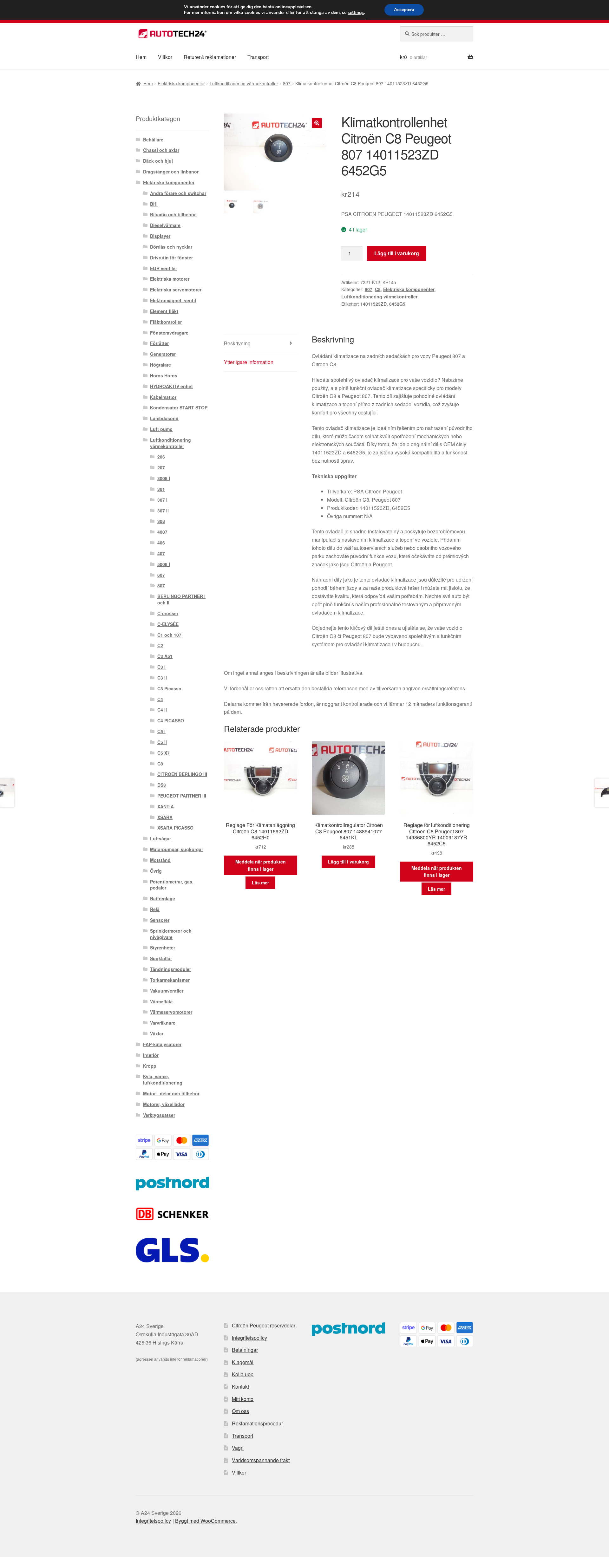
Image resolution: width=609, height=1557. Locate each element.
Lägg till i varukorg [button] (348, 861)
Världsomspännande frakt (261, 1460)
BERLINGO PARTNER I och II (181, 599)
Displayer (160, 236)
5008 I (163, 564)
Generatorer (163, 354)
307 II (163, 510)
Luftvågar (160, 838)
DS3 (161, 785)
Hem (141, 57)
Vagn (238, 1447)
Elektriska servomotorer (175, 289)
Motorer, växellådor (164, 1104)
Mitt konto (242, 1399)
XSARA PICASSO (175, 827)
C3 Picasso (169, 688)
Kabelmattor (163, 397)
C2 (160, 645)
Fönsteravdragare (169, 332)
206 (161, 456)
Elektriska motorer (169, 279)
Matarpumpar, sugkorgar (176, 849)
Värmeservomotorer (171, 1012)
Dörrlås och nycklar (171, 247)
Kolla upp (242, 1374)
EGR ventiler (163, 268)
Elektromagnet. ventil (173, 300)
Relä (155, 909)
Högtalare (160, 365)
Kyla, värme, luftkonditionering (162, 1079)
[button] (317, 123)
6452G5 (397, 304)
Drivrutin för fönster (171, 257)
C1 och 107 (169, 635)
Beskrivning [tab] (237, 343)
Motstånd (160, 860)
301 (161, 489)
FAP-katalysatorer (162, 1044)
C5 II (162, 742)
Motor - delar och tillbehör (171, 1093)
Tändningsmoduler (170, 969)
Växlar (156, 1033)
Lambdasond (164, 418)
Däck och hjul (158, 161)
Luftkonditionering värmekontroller (244, 83)
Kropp (149, 1066)
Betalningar (245, 1349)
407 (161, 553)
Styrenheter (162, 947)
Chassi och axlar (161, 150)
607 (161, 575)
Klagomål (242, 1362)
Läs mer (260, 882)
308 (161, 521)
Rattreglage (162, 898)
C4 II (162, 710)
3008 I (163, 478)
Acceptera (404, 10)
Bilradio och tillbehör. (173, 214)
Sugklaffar (161, 958)
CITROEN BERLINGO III (182, 774)
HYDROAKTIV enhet (171, 386)
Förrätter (159, 343)
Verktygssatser (159, 1115)
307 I (162, 500)
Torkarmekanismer (170, 980)
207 (161, 467)
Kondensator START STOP (178, 407)
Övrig (156, 871)
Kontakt (240, 1386)
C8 (378, 289)
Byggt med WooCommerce (205, 1520)
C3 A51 (165, 656)
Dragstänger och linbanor (171, 171)
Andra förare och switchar (178, 193)
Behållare (153, 139)
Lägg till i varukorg (396, 253)
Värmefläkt (161, 1001)
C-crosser (167, 613)
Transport (258, 57)
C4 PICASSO (170, 720)
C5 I (161, 731)
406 (161, 542)
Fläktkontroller (166, 322)
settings (356, 13)
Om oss (240, 1411)
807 (287, 83)
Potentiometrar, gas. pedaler (171, 884)
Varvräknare (162, 1023)
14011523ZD (373, 304)
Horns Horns (163, 375)
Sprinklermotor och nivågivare (171, 934)
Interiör (151, 1055)
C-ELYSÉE (168, 624)
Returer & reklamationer (210, 57)
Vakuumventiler (166, 990)
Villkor (165, 57)
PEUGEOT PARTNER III (181, 795)
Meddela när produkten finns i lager (260, 865)
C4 (160, 699)
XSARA (165, 817)
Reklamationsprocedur (257, 1423)
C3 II (162, 677)
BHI (154, 204)
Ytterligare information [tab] (248, 362)
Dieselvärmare (165, 225)
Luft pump (161, 429)
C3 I (161, 667)
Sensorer (159, 920)
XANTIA (165, 806)
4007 (162, 532)
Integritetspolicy (249, 1337)
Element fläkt (164, 311)
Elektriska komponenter (181, 83)
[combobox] (436, 34)
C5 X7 (163, 753)
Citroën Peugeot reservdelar (263, 1325)
